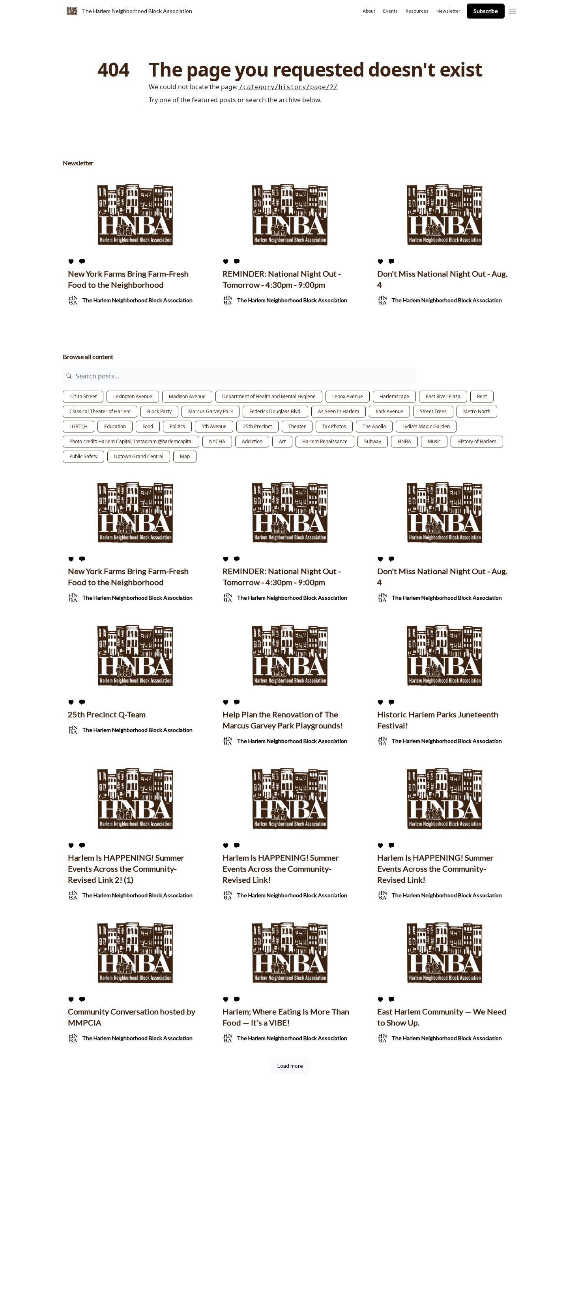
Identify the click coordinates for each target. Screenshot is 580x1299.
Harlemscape (394, 396)
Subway (372, 441)
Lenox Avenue (347, 396)
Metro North (476, 411)
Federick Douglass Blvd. (275, 411)
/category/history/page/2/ (288, 87)
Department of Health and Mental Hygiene (269, 396)
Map (185, 456)
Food (147, 426)
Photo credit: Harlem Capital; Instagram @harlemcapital (131, 441)
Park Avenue (389, 411)
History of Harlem (476, 441)
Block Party (159, 411)
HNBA (404, 441)
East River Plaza (443, 396)
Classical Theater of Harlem (100, 411)
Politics (177, 426)
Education (115, 426)
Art (282, 441)
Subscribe (485, 10)
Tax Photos (334, 426)
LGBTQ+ (78, 426)
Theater (297, 426)
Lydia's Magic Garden (426, 426)
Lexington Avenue (132, 396)
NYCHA (217, 441)
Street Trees (433, 411)
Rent (482, 396)
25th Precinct (257, 426)
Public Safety (83, 456)
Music (434, 441)
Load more (290, 1065)
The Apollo (374, 426)
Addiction (252, 441)
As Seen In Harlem (338, 411)
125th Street (83, 396)
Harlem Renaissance (325, 441)
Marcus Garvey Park (210, 411)
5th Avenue (214, 426)
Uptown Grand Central (138, 456)
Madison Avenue (187, 396)
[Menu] (512, 10)
